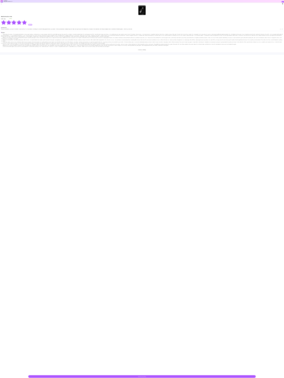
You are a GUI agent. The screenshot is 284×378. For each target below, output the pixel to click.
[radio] (3, 22)
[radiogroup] (14, 22)
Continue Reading (142, 376)
